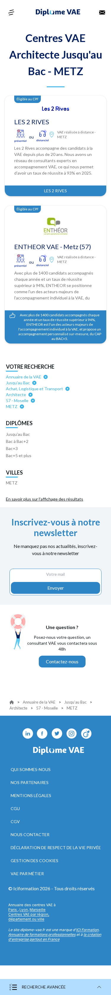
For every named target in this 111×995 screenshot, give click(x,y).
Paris (13, 909)
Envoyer (55, 588)
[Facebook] (42, 733)
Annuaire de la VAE (39, 702)
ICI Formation (87, 930)
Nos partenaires (30, 782)
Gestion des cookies (34, 860)
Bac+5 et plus (18, 455)
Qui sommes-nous (31, 769)
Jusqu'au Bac (18, 434)
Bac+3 (12, 448)
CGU (15, 808)
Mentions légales (31, 795)
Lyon (24, 909)
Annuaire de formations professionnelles (41, 934)
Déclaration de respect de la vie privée (56, 847)
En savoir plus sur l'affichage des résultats (44, 498)
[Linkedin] (27, 733)
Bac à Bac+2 (17, 441)
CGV (15, 821)
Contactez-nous (62, 661)
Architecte (18, 708)
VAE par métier (27, 873)
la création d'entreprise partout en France (54, 936)
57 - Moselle (47, 708)
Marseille (38, 909)
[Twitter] (57, 733)
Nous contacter (30, 834)
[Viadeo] (87, 733)
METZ (11, 482)
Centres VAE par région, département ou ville (28, 916)
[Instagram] (72, 733)
